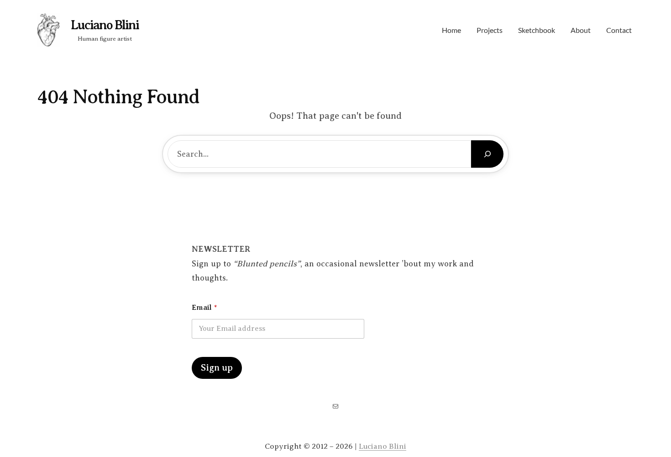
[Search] (487, 154)
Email (204, 307)
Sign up (217, 367)
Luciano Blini (105, 25)
